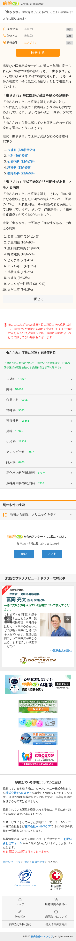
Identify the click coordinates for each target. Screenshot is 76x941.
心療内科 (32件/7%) (20, 161)
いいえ (52, 553)
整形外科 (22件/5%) (20, 173)
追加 (69, 36)
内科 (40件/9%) (17, 155)
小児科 (16, 441)
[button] (8, 619)
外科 (14, 431)
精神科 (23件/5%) (19, 167)
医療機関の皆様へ (56, 904)
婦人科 (15, 462)
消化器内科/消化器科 (26, 472)
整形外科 (17, 420)
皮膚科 (16, 379)
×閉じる (38, 299)
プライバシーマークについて (25, 885)
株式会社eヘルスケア (19, 792)
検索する (38, 53)
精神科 (15, 410)
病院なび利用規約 (20, 924)
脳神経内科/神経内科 (25, 483)
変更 (69, 29)
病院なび (11, 3)
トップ (20, 904)
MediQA (20, 916)
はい (24, 553)
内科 (14, 389)
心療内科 (17, 399)
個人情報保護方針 (56, 924)
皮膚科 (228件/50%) (21, 149)
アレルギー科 (20, 451)
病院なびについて (56, 916)
